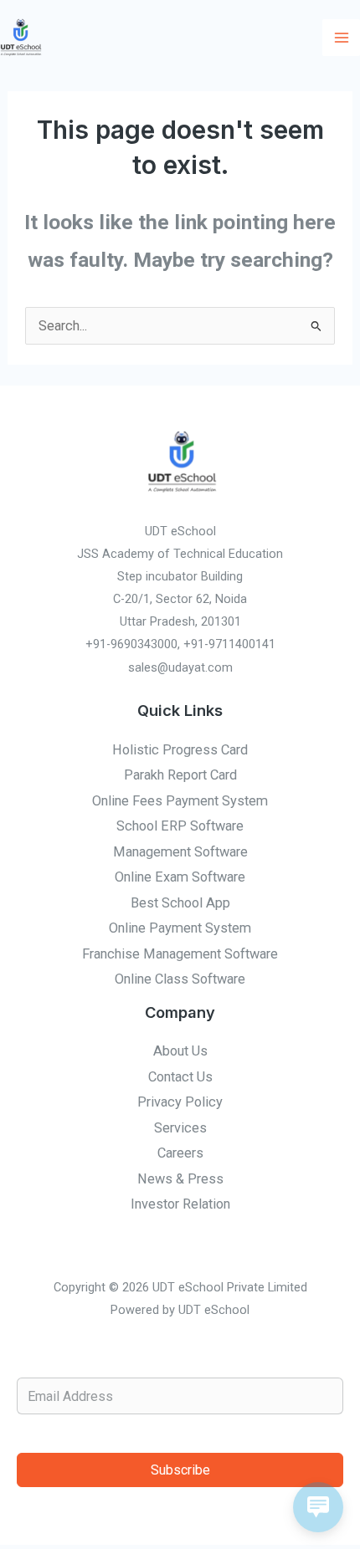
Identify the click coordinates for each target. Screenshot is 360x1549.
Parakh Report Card (180, 775)
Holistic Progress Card (180, 750)
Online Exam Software (180, 877)
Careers (180, 1153)
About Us (180, 1051)
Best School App (180, 903)
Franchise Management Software (180, 954)
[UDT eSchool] (21, 37)
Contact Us (180, 1077)
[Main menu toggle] (341, 38)
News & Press (180, 1179)
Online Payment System (180, 928)
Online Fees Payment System (180, 801)
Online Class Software (180, 979)
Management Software (180, 852)
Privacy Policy (180, 1102)
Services (180, 1128)
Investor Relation (180, 1204)
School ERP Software (180, 826)
